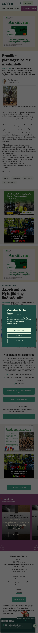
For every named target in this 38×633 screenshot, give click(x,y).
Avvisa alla (19, 341)
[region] (19, 316)
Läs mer (15, 323)
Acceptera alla (19, 330)
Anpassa (19, 335)
